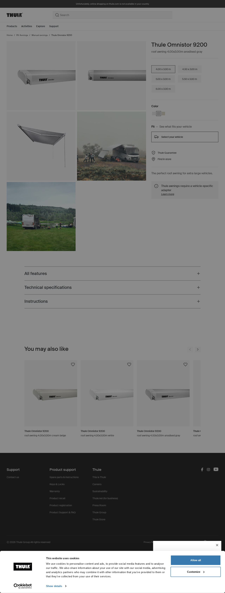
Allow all (195, 560)
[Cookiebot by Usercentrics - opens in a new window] (22, 586)
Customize (193, 571)
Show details (54, 586)
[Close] (217, 545)
